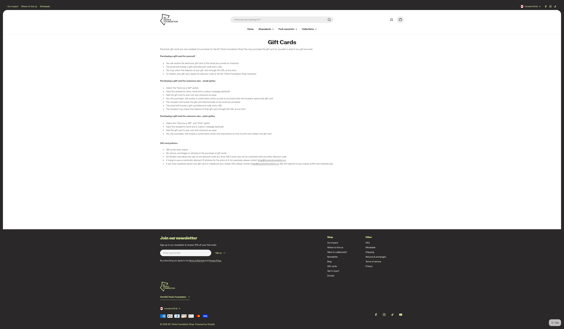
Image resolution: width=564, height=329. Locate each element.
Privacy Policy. (215, 260)
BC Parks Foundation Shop (181, 324)
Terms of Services (197, 260)
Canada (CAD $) (531, 6)
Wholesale (45, 6)
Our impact (12, 6)
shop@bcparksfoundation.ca (272, 160)
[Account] (391, 19)
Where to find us (29, 6)
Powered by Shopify (205, 324)
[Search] (329, 19)
